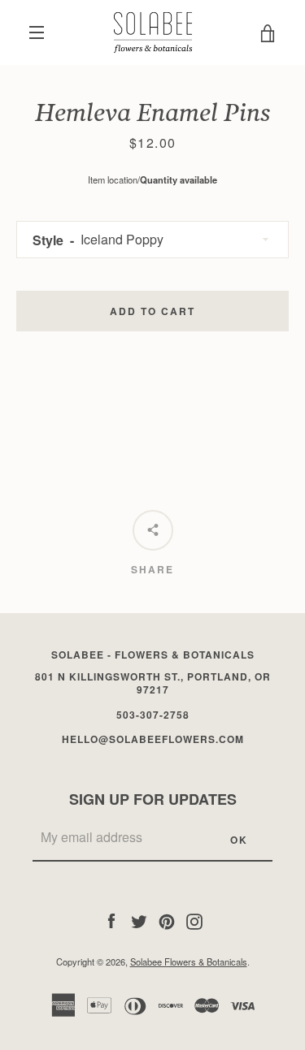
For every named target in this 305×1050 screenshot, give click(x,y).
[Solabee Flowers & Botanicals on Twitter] (139, 919)
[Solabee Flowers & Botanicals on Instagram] (194, 919)
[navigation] (36, 32)
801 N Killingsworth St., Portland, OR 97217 (153, 683)
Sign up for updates (153, 799)
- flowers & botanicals (153, 654)
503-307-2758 (153, 714)
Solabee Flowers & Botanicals (188, 961)
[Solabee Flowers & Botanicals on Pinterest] (167, 919)
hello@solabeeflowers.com (153, 739)
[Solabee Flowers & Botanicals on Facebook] (111, 919)
